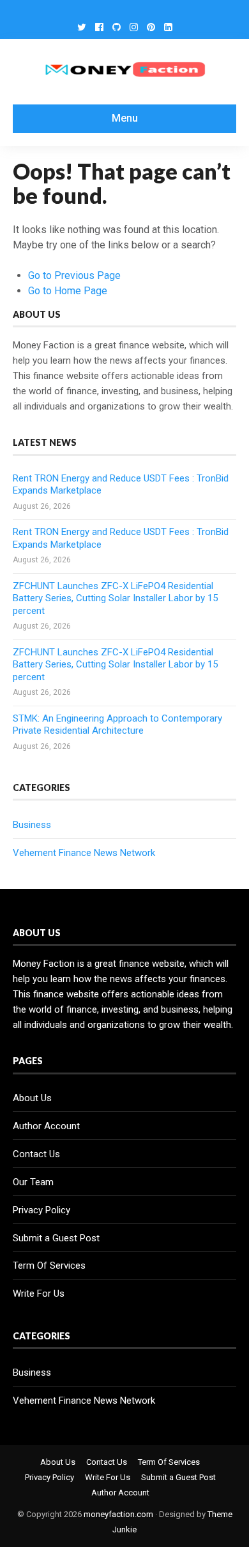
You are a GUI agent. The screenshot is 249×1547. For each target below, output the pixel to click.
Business (32, 825)
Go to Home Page (67, 291)
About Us (32, 1098)
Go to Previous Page (74, 275)
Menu (125, 118)
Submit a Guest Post (56, 1238)
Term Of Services (49, 1265)
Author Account (46, 1126)
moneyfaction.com (118, 1514)
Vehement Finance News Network (84, 853)
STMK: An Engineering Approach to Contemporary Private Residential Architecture (117, 725)
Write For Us (38, 1293)
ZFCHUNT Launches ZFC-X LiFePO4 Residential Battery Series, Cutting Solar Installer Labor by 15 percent (115, 598)
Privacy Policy (41, 1210)
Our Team (33, 1182)
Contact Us (36, 1154)
